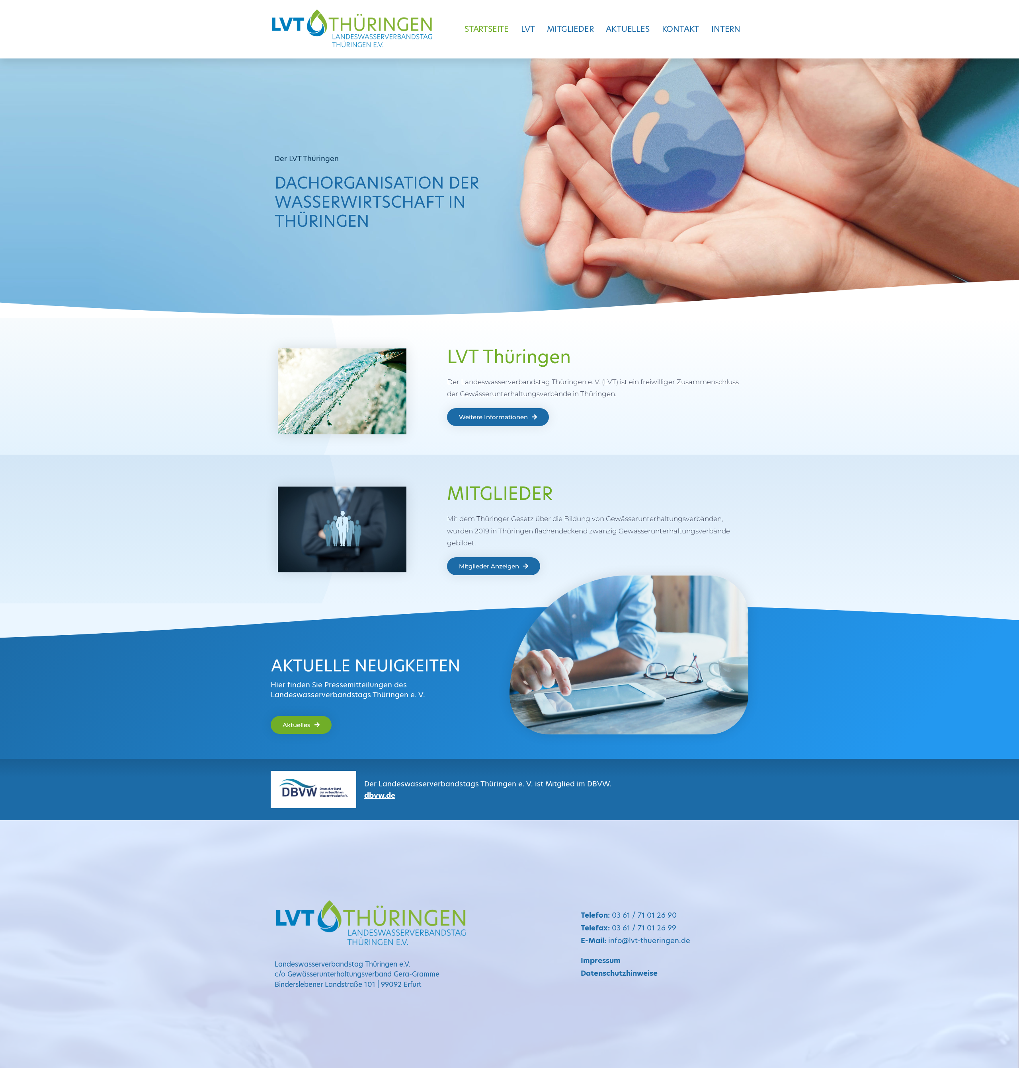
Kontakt (680, 29)
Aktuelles (627, 29)
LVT (528, 29)
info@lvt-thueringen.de (635, 940)
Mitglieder (570, 29)
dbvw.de (379, 795)
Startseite (487, 29)
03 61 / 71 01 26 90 (629, 915)
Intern (725, 29)
